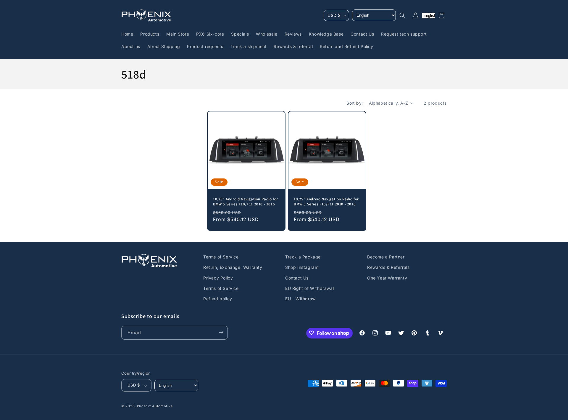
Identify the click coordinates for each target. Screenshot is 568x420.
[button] (402, 15)
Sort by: (354, 103)
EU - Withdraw (300, 298)
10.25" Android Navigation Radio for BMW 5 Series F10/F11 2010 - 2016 (245, 202)
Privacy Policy (218, 277)
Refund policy (217, 298)
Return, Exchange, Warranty (232, 267)
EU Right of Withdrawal (309, 287)
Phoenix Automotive (155, 406)
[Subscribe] (220, 332)
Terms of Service (221, 256)
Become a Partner (386, 256)
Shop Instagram (301, 267)
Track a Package (303, 256)
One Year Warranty (387, 277)
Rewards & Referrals (388, 267)
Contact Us (297, 277)
